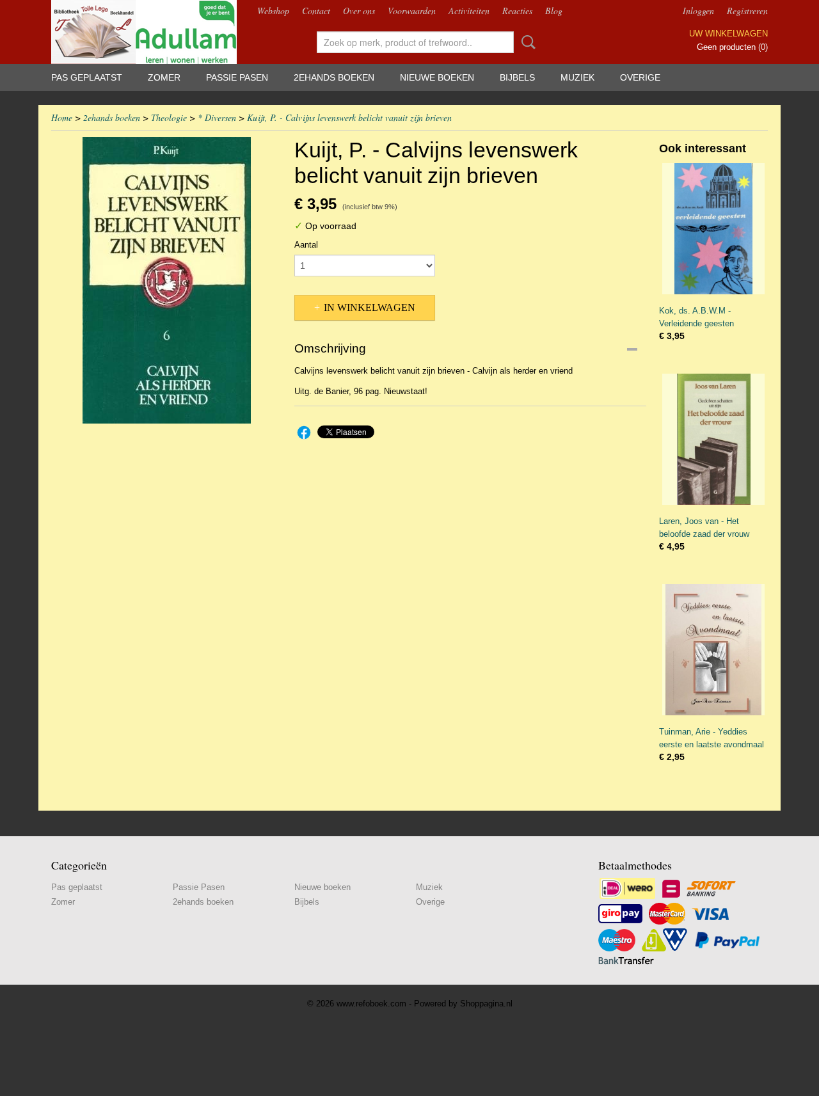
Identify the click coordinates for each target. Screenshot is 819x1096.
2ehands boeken (334, 77)
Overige (640, 77)
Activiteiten (469, 10)
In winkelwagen (369, 307)
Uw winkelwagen (728, 33)
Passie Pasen (237, 77)
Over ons (359, 10)
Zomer (164, 77)
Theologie (169, 117)
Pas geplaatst (86, 77)
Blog (553, 10)
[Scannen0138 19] (166, 280)
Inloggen (698, 10)
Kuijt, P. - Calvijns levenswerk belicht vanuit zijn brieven (349, 117)
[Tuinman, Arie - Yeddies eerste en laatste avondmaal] (713, 649)
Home (61, 117)
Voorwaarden (412, 10)
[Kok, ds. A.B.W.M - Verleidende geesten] (713, 228)
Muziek (577, 77)
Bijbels (517, 77)
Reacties (517, 10)
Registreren (747, 10)
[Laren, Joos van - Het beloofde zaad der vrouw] (713, 439)
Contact (316, 10)
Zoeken (526, 42)
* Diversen (217, 117)
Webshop (273, 10)
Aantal (306, 245)
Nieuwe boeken (437, 77)
